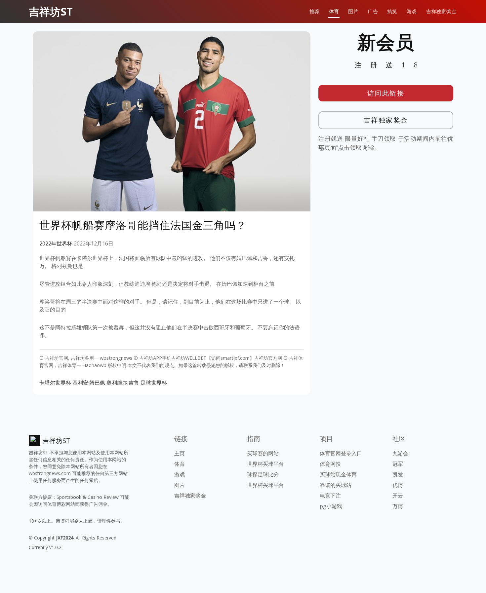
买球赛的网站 (263, 453)
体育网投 (330, 463)
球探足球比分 (263, 474)
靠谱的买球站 (335, 485)
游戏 (412, 11)
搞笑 (392, 11)
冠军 (397, 463)
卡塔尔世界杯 (55, 382)
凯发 (397, 474)
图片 (353, 11)
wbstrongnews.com (50, 473)
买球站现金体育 (338, 474)
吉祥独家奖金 (441, 11)
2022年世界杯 (55, 243)
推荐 (314, 11)
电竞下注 (330, 495)
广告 (373, 11)
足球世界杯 (154, 382)
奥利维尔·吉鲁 (122, 382)
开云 (397, 495)
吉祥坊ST (51, 11)
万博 (397, 506)
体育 (334, 11)
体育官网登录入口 (341, 453)
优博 (397, 485)
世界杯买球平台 (265, 463)
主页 (179, 453)
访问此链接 (386, 93)
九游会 (400, 453)
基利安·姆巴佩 (88, 382)
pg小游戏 (331, 506)
